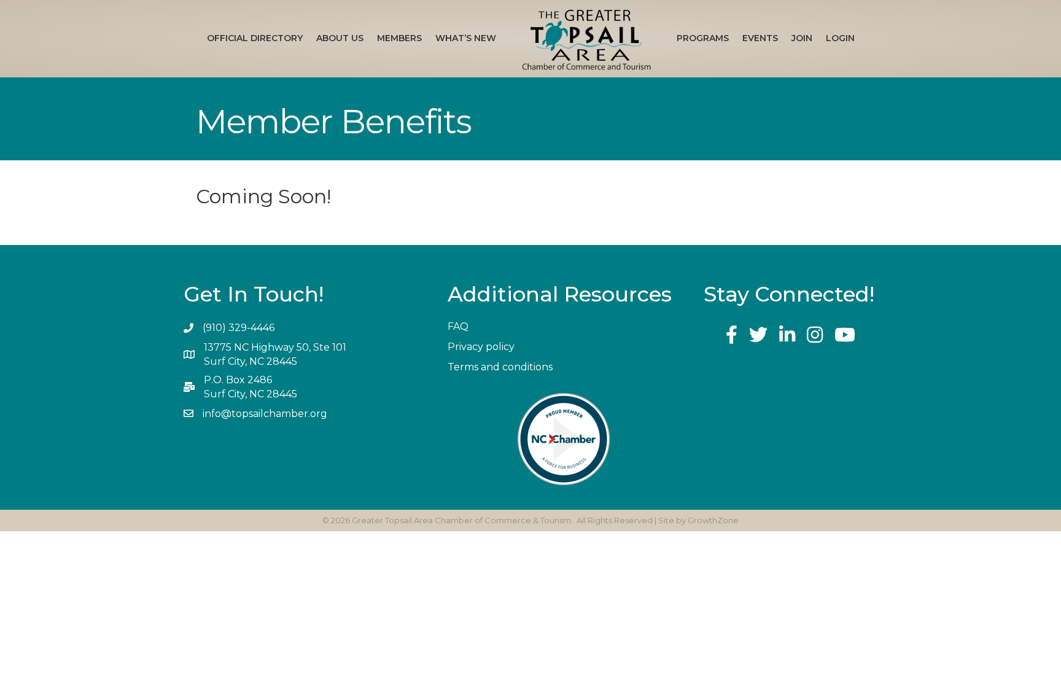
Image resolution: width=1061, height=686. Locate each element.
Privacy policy (481, 347)
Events (760, 38)
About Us (339, 38)
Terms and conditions (500, 367)
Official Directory (255, 38)
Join (801, 38)
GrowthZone (713, 520)
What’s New (465, 38)
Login (840, 38)
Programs (703, 38)
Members (399, 38)
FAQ (458, 326)
